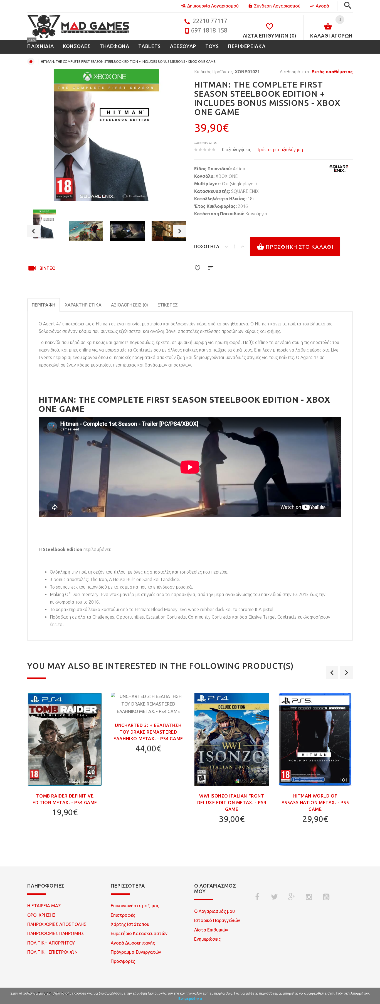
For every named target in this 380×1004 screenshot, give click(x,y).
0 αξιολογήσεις (236, 149)
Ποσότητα (206, 246)
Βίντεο (48, 268)
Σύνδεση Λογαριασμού (277, 5)
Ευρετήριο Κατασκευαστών (139, 933)
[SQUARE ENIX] (339, 168)
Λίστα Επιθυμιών (211, 929)
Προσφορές (123, 961)
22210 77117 (210, 20)
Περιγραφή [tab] (43, 304)
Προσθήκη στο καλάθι (300, 247)
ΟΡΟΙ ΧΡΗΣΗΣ (41, 915)
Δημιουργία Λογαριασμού (213, 5)
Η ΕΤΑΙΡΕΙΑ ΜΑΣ (44, 905)
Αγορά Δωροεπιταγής (133, 942)
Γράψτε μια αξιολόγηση (280, 149)
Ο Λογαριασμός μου (214, 911)
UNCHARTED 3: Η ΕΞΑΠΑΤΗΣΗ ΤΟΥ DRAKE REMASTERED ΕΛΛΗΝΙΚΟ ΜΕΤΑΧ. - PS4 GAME (148, 732)
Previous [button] (33, 231)
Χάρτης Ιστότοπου (130, 924)
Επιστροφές (123, 915)
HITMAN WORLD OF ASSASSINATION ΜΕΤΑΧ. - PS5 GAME (315, 802)
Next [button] (179, 231)
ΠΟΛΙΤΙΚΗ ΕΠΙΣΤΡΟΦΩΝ (52, 952)
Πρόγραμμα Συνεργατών (136, 952)
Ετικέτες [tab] (167, 304)
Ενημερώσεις (207, 938)
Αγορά (322, 5)
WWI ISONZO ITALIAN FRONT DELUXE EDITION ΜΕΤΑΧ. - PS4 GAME (231, 802)
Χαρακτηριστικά (83, 304)
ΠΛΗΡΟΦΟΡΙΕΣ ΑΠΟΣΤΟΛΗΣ (57, 924)
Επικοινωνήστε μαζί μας (135, 905)
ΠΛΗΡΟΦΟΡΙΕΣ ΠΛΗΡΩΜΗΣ (55, 933)
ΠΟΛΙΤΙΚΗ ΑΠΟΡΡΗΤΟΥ (51, 942)
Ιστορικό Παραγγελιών (217, 920)
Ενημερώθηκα (190, 998)
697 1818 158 (209, 30)
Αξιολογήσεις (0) (129, 304)
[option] (44, 224)
